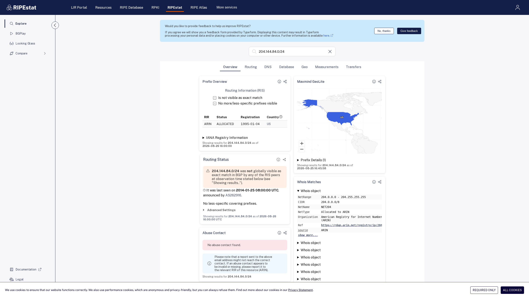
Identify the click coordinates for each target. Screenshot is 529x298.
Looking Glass (25, 43)
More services (227, 7)
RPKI (155, 8)
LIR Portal (79, 8)
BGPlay (20, 33)
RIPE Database (131, 8)
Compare (21, 53)
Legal (19, 279)
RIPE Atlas (199, 8)
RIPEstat (175, 8)
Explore (21, 23)
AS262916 (233, 195)
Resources (103, 8)
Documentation (26, 269)
